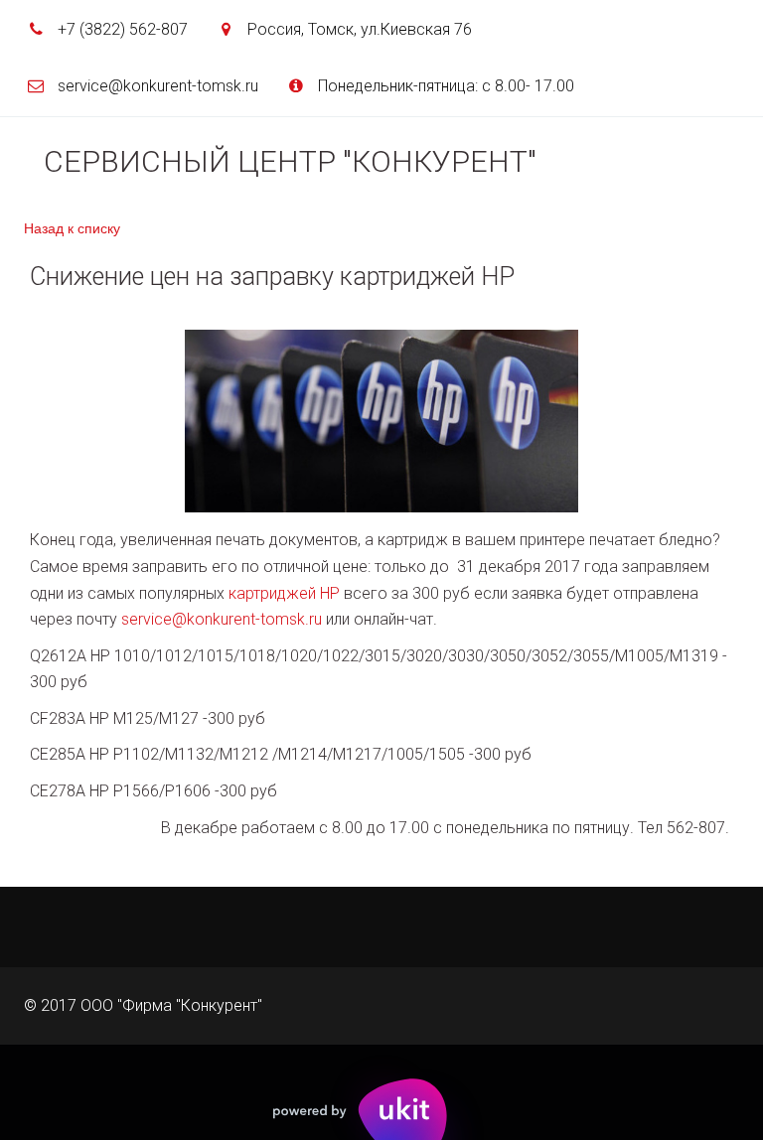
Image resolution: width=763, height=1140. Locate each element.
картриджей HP (284, 593)
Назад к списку (72, 227)
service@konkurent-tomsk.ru (221, 619)
